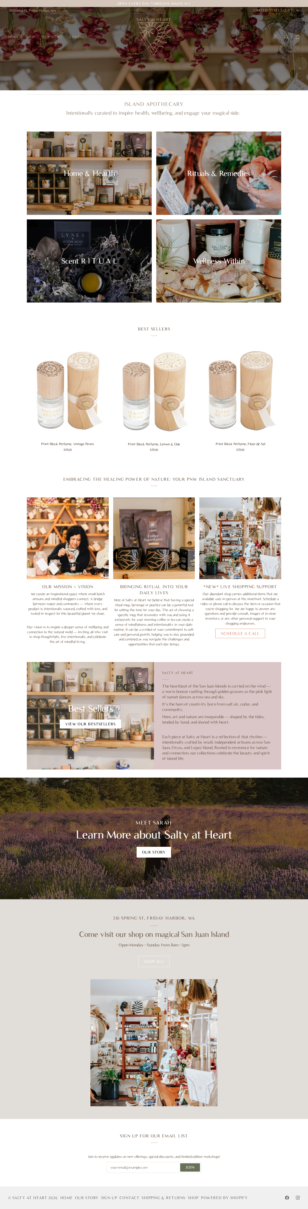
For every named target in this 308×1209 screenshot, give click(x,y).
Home (66, 1197)
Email (115, 1172)
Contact (129, 1197)
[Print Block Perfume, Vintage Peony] (68, 392)
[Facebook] (287, 1198)
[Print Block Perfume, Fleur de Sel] (240, 392)
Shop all (154, 961)
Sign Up (109, 1197)
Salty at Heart (30, 1197)
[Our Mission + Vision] (68, 538)
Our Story (154, 852)
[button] (30, 37)
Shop (193, 1197)
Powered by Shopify (224, 1197)
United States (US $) (273, 10)
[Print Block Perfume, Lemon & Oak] (154, 392)
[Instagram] (298, 1198)
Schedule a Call (240, 633)
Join (190, 1167)
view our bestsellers (90, 724)
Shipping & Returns (163, 1197)
